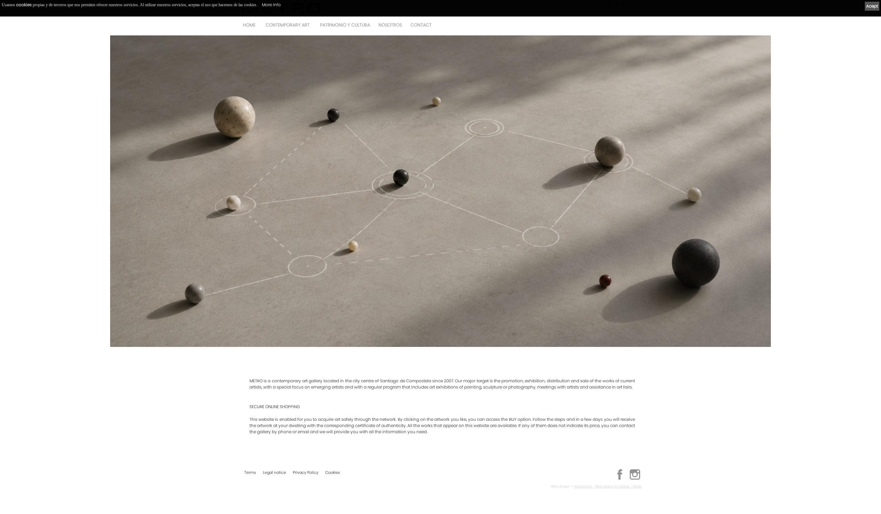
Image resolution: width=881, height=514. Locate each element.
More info (271, 5)
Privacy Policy (305, 472)
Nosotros (390, 25)
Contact (421, 25)
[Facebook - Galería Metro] (620, 478)
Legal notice (274, 472)
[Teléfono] (634, 27)
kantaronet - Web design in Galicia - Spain (608, 486)
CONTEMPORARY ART (288, 25)
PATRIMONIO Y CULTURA (345, 25)
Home (249, 25)
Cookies (332, 472)
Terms (250, 472)
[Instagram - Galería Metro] (635, 478)
